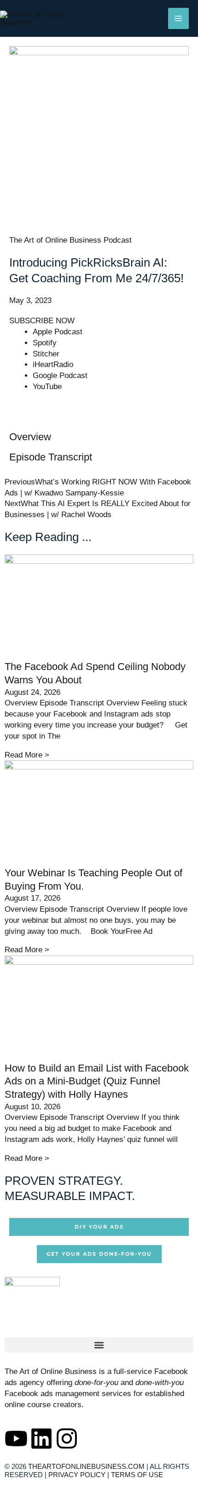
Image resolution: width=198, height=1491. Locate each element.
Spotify (45, 342)
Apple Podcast (57, 331)
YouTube (47, 386)
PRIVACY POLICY (76, 1475)
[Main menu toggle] (178, 18)
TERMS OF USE (137, 1475)
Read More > (27, 755)
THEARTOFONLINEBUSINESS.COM (86, 1466)
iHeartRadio (53, 364)
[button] (99, 1344)
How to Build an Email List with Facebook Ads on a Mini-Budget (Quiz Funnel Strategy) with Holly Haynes (97, 1081)
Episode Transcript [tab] (50, 457)
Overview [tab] (30, 437)
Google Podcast (60, 375)
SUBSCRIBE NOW (42, 320)
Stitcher (46, 353)
